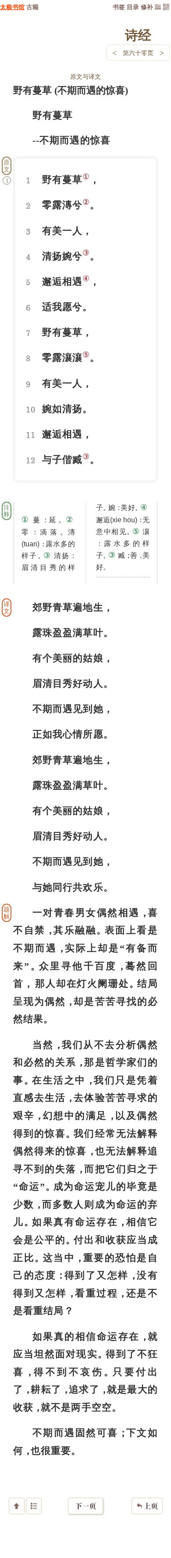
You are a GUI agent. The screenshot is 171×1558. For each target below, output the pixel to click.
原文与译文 (85, 76)
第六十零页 (138, 52)
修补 (147, 6)
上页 (147, 1505)
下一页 (85, 1505)
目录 (133, 6)
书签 (119, 6)
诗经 (138, 34)
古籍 (32, 6)
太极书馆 (12, 6)
